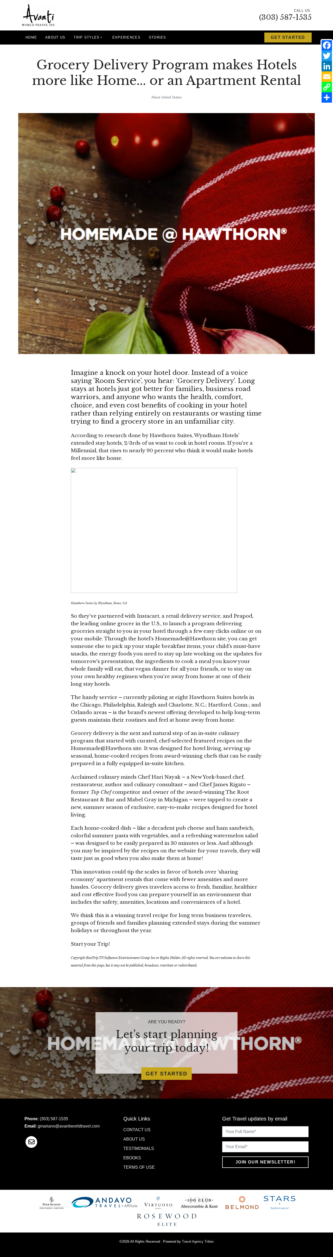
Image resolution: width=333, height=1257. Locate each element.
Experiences (126, 37)
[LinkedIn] (327, 66)
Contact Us (137, 1130)
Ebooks (132, 1158)
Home (31, 37)
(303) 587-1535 (285, 17)
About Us (55, 37)
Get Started (288, 37)
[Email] (327, 76)
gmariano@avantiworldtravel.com (69, 1126)
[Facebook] (327, 45)
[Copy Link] (327, 87)
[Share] (327, 97)
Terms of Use (139, 1167)
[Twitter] (327, 56)
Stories (157, 37)
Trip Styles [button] (86, 37)
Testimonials (138, 1148)
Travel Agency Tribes (198, 1241)
